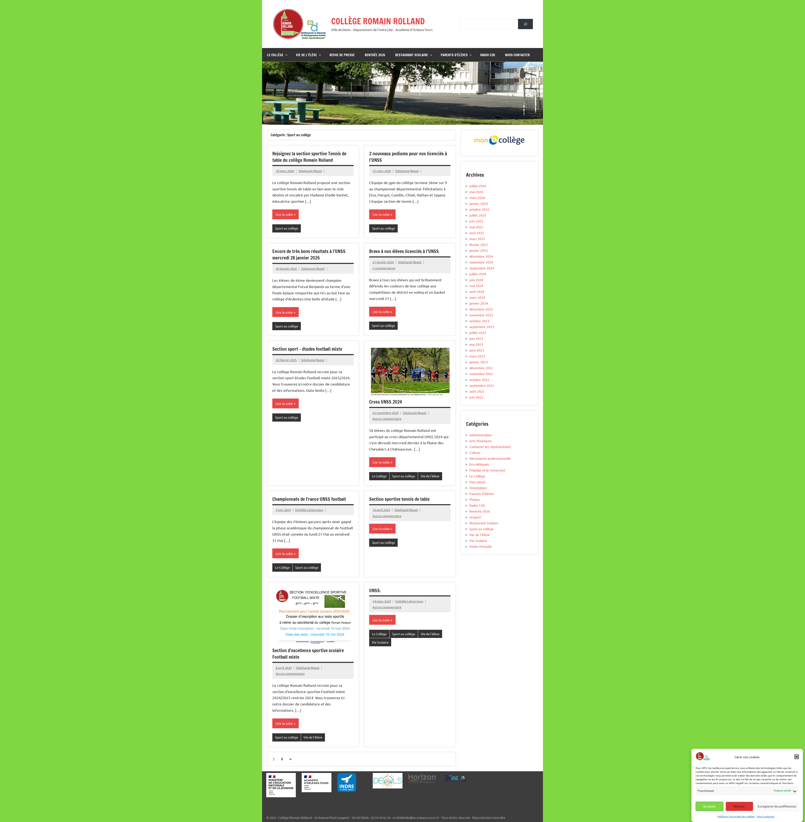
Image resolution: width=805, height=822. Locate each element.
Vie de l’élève (306, 55)
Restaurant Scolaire (411, 55)
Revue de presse (342, 55)
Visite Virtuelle (480, 546)
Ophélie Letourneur (309, 510)
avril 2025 (476, 233)
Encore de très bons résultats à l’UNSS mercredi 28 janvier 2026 (308, 254)
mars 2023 (477, 356)
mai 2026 (476, 192)
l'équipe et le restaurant (487, 470)
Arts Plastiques (480, 441)
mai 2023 (476, 344)
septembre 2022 (481, 385)
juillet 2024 (477, 274)
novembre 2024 (481, 262)
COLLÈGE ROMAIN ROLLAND (378, 21)
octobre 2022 (479, 379)
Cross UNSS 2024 (385, 402)
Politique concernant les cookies (736, 816)
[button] (797, 757)
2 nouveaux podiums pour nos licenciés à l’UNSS (408, 156)
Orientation (478, 488)
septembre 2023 (481, 327)
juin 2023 (476, 338)
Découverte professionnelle (490, 458)
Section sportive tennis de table (399, 499)
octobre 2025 (479, 209)
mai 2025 (476, 227)
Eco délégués (479, 464)
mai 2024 (476, 285)
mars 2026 (477, 197)
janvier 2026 (478, 203)
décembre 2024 (481, 256)
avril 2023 (476, 350)
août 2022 (476, 391)
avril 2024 (476, 291)
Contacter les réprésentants (490, 446)
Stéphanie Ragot (310, 171)
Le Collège (275, 55)
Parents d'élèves (481, 493)
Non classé (477, 482)
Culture (474, 452)
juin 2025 (476, 221)
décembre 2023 (481, 309)
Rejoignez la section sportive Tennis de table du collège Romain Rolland (309, 156)
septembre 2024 (481, 268)
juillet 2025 (477, 215)
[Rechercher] (525, 24)
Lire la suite (284, 214)
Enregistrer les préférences (777, 806)
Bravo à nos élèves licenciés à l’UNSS (404, 251)
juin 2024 (476, 280)
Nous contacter (766, 816)
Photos (474, 499)
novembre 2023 (481, 315)
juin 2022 (476, 397)
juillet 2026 (477, 186)
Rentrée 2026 (375, 55)
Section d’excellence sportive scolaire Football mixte (308, 653)
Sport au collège (286, 228)
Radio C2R (487, 55)
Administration (480, 435)
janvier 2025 (478, 250)
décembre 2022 (481, 368)
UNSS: (375, 590)
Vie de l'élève (430, 476)
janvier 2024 (478, 303)
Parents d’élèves (454, 55)
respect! (475, 517)
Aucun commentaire (387, 419)
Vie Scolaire (380, 642)
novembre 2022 (481, 373)
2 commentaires (384, 268)
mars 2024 (477, 297)
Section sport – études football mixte (307, 349)
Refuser (739, 806)
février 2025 (478, 244)
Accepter (709, 806)
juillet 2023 (477, 332)
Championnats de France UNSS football (309, 499)
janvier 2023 (478, 362)
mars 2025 (477, 238)
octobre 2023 (479, 321)
